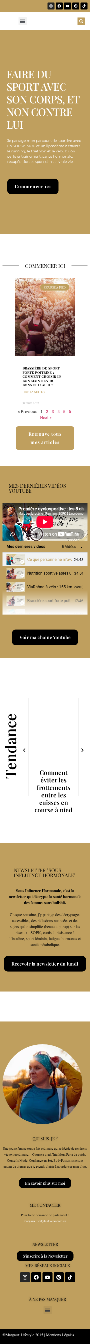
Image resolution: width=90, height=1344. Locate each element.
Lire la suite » (33, 392)
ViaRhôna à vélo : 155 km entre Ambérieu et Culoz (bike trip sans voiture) (49, 587)
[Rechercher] (81, 21)
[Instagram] (51, 5)
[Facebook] (59, 5)
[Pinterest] (75, 5)
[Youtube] (67, 5)
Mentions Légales (60, 1334)
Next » (46, 417)
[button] (22, 21)
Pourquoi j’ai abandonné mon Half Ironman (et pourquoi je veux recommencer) (49, 614)
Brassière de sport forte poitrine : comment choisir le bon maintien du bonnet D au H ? (42, 376)
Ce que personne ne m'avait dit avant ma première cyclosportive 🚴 (49, 559)
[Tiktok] (84, 5)
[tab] (45, 559)
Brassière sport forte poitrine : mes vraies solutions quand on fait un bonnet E (49, 600)
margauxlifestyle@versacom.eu (45, 1221)
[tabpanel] (45, 522)
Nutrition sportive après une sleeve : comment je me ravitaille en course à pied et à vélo (49, 573)
